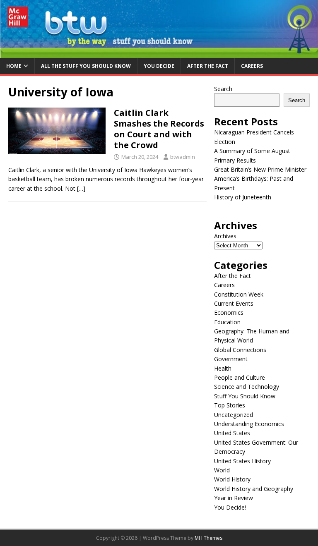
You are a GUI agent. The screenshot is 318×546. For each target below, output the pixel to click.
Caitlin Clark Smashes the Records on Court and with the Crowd (159, 129)
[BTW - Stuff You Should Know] (159, 53)
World (222, 470)
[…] (81, 188)
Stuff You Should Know (244, 396)
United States (232, 433)
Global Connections (240, 350)
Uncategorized (233, 415)
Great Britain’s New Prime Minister (260, 169)
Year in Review (233, 498)
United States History (242, 461)
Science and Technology (246, 386)
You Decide (159, 65)
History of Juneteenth (242, 197)
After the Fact (207, 65)
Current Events (233, 303)
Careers (252, 65)
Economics (228, 312)
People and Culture (239, 377)
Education (227, 322)
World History (232, 479)
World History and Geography (253, 489)
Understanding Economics (249, 424)
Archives (225, 236)
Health (222, 368)
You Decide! (230, 507)
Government (231, 359)
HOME (14, 65)
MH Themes (208, 537)
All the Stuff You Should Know (86, 65)
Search (223, 89)
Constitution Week (238, 294)
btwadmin (182, 156)
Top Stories (229, 405)
